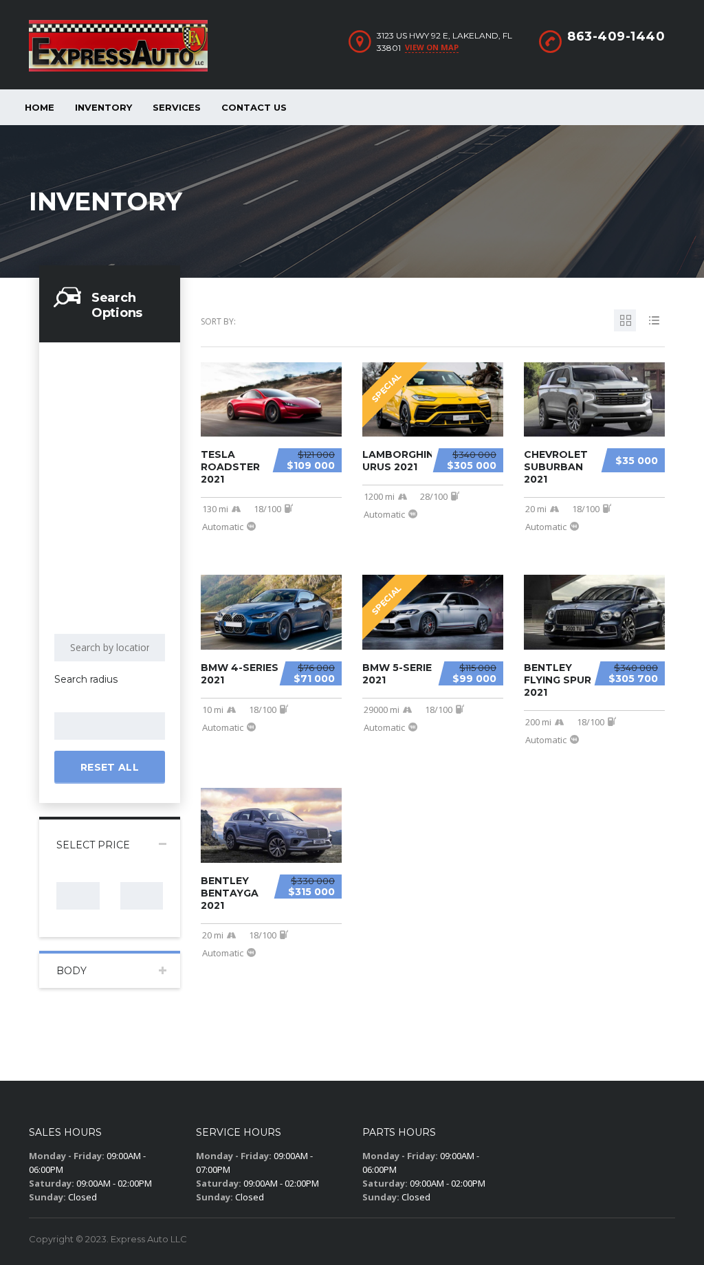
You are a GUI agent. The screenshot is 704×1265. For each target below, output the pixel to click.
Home (39, 107)
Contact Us (254, 107)
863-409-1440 (616, 36)
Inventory (103, 107)
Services (177, 107)
